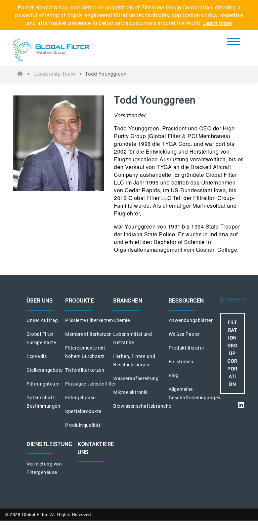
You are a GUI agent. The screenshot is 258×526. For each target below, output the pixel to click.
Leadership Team (54, 74)
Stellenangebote (45, 370)
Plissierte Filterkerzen (89, 320)
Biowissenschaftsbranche (142, 406)
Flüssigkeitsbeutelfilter (90, 384)
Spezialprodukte (83, 411)
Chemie (121, 320)
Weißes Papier (184, 334)
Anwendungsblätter (191, 320)
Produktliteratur (187, 348)
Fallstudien (181, 361)
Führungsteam (43, 384)
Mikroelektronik (130, 392)
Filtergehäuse (80, 397)
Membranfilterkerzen (88, 334)
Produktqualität (83, 425)
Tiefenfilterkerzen (84, 370)
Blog (174, 375)
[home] (51, 50)
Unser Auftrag (42, 320)
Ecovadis (37, 356)
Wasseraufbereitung (136, 378)
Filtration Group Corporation (232, 353)
